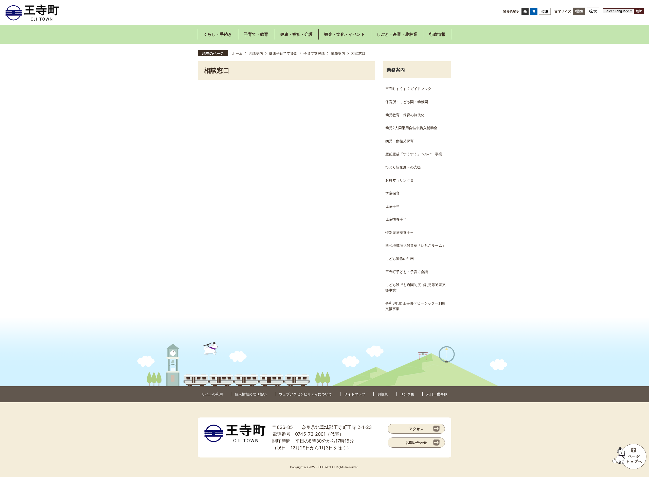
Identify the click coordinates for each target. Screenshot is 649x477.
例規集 (382, 394)
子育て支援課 (314, 53)
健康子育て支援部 (283, 53)
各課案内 (256, 53)
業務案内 (338, 53)
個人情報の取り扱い (251, 394)
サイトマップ (354, 394)
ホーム (237, 53)
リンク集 (407, 394)
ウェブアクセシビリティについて (305, 394)
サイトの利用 (212, 394)
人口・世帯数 (436, 394)
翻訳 (639, 11)
